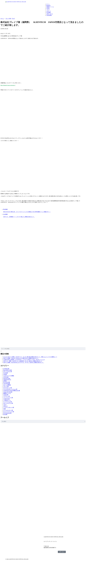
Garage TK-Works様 (7, 392)
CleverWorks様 (6, 383)
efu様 (4, 408)
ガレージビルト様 (7, 371)
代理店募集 (49, 15)
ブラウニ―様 (6, 396)
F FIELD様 (5, 394)
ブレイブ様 (8, 18)
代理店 (48, 8)
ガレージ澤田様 (7, 384)
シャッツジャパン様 (8, 397)
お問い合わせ (49, 14)
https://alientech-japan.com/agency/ (8, 85)
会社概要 (48, 12)
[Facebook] (7, 555)
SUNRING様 (6, 368)
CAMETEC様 (6, 399)
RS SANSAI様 (6, 382)
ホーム (48, 4)
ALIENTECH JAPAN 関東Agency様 (11, 390)
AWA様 (5, 374)
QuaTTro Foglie (6, 378)
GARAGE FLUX (7, 379)
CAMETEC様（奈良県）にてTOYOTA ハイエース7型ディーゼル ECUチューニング (24, 359)
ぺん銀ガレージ (7, 400)
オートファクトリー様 (8, 411)
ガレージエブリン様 (8, 403)
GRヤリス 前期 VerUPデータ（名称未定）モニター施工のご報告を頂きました (22, 361)
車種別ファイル (50, 6)
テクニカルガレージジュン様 (10, 389)
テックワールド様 (7, 401)
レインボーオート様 (8, 410)
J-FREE (5, 380)
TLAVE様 (5, 372)
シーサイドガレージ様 (8, 407)
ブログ (48, 9)
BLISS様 (5, 414)
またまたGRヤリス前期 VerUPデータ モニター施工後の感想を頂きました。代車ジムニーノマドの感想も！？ (30, 356)
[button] (62, 1)
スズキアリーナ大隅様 (8, 375)
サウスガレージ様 (7, 387)
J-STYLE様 (5, 377)
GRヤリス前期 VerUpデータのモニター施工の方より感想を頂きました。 (21, 358)
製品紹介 (48, 5)
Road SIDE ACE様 (7, 370)
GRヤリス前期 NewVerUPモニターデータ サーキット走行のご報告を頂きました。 (23, 362)
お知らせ (48, 11)
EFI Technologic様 (7, 413)
